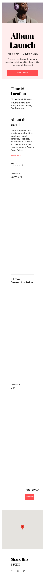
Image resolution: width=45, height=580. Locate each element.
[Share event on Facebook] (12, 571)
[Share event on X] (18, 571)
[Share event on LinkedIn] (24, 571)
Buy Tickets (22, 72)
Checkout (29, 496)
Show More (16, 155)
